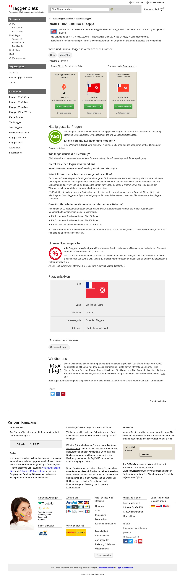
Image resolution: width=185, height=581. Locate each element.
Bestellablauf (101, 531)
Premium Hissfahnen (19, 132)
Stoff (11, 54)
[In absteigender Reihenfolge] (136, 66)
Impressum (100, 515)
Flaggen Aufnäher (17, 137)
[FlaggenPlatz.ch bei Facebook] (125, 543)
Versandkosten (102, 536)
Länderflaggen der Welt (20, 77)
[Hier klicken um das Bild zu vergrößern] (97, 290)
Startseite (13, 72)
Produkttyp (14, 35)
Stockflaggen (15, 127)
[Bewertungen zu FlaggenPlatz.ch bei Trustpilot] (46, 504)
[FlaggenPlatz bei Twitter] (130, 543)
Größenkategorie (17, 58)
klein (52, 55)
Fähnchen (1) (17, 39)
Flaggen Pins (15, 143)
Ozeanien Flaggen (59, 347)
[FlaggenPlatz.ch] (27, 9)
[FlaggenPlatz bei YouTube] (140, 543)
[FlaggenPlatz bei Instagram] (135, 543)
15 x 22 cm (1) (17, 28)
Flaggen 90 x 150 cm (19, 97)
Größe (12, 24)
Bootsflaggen (15, 153)
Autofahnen (14, 148)
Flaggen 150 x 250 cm (20, 112)
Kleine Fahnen (16, 117)
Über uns (99, 506)
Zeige (54, 66)
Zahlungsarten (102, 540)
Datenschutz (101, 519)
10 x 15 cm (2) (17, 31)
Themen (13, 82)
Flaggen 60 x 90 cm (18, 102)
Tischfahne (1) (17, 46)
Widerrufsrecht (102, 549)
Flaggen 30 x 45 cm (18, 107)
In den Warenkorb (64, 106)
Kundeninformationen (105, 524)
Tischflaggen (15, 122)
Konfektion (14, 50)
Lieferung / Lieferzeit (105, 544)
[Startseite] (49, 19)
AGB (97, 510)
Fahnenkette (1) (18, 43)
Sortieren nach (115, 66)
